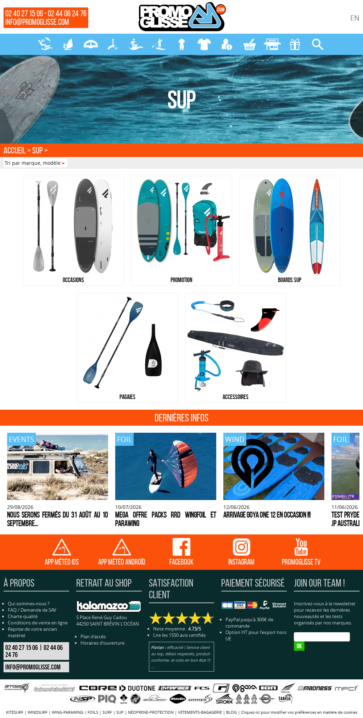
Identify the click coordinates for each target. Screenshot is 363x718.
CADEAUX (295, 44)
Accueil (15, 150)
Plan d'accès (93, 636)
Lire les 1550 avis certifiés (179, 635)
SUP (158, 44)
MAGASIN (272, 44)
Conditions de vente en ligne (38, 622)
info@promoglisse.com (37, 22)
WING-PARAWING (90, 44)
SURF (136, 44)
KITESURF (45, 44)
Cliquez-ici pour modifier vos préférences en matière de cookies (299, 712)
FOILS (113, 44)
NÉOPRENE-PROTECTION (181, 44)
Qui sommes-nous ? (29, 603)
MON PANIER (249, 44)
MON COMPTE (226, 44)
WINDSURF (68, 44)
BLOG (231, 712)
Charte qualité (23, 616)
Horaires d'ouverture (102, 643)
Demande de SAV (38, 610)
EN (354, 18)
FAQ (12, 610)
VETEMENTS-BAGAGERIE (204, 44)
